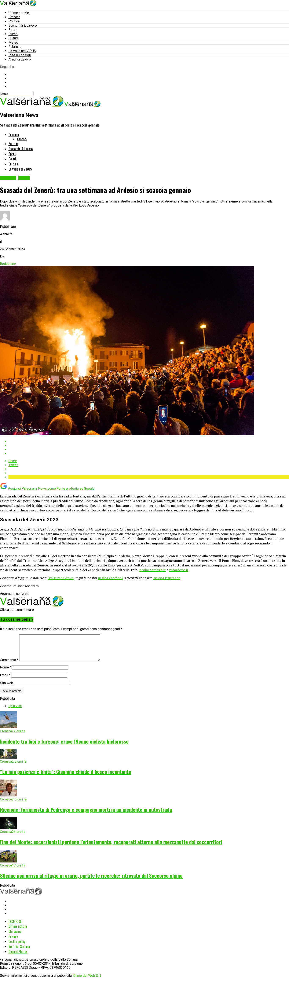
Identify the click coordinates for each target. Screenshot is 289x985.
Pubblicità (14, 921)
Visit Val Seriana (19, 946)
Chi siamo (14, 931)
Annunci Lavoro (19, 59)
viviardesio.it (178, 570)
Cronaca (14, 17)
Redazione (8, 264)
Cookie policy (16, 941)
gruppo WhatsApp (166, 578)
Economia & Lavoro (22, 25)
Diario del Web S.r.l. (87, 976)
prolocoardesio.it (152, 570)
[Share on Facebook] (148, 441)
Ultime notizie (18, 13)
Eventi (13, 34)
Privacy (13, 936)
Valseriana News (60, 578)
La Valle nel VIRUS (22, 51)
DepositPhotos (18, 951)
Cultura (13, 38)
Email (5, 675)
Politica (14, 21)
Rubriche (14, 47)
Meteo (13, 42)
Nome (5, 667)
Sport (12, 30)
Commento (9, 660)
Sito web (6, 683)
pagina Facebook (110, 578)
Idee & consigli (19, 55)
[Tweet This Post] (148, 446)
